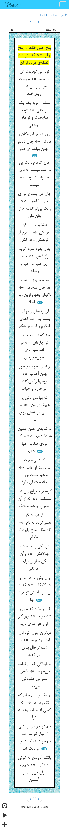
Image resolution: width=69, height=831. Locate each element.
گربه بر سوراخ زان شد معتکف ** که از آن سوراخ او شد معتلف (34, 499)
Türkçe (53, 15)
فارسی (63, 15)
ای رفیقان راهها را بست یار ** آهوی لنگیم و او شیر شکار (34, 319)
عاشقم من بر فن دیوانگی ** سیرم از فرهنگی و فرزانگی (34, 233)
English (43, 15)
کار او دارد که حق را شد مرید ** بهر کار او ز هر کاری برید (34, 617)
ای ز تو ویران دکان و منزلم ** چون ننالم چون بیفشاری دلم (34, 142)
